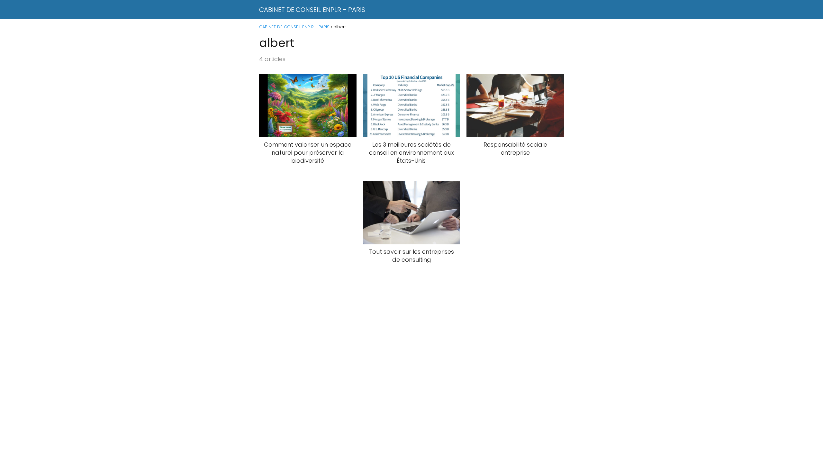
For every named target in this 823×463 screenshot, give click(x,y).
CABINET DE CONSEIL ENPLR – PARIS (312, 9)
